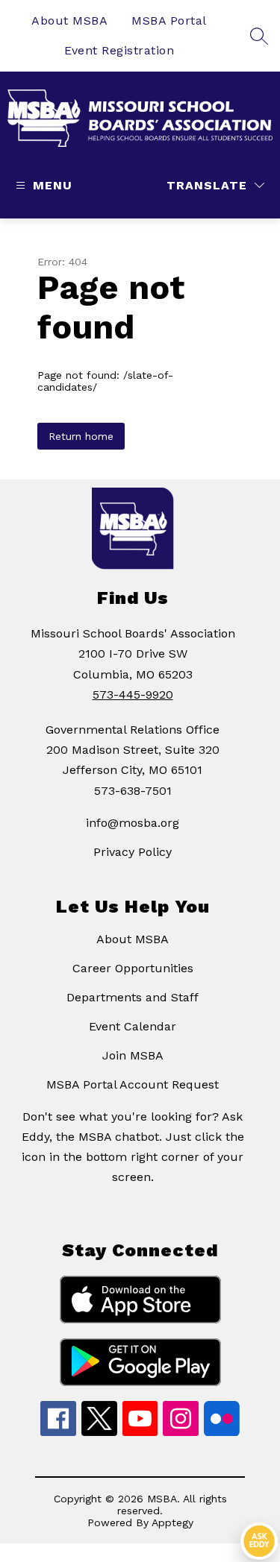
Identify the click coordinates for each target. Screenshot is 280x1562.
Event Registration (119, 50)
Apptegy (172, 1522)
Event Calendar (132, 1026)
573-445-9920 (133, 694)
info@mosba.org (132, 823)
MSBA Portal (169, 20)
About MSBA (69, 20)
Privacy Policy (132, 852)
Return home (81, 436)
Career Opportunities (132, 968)
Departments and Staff (132, 997)
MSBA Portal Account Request (132, 1084)
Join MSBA (133, 1055)
